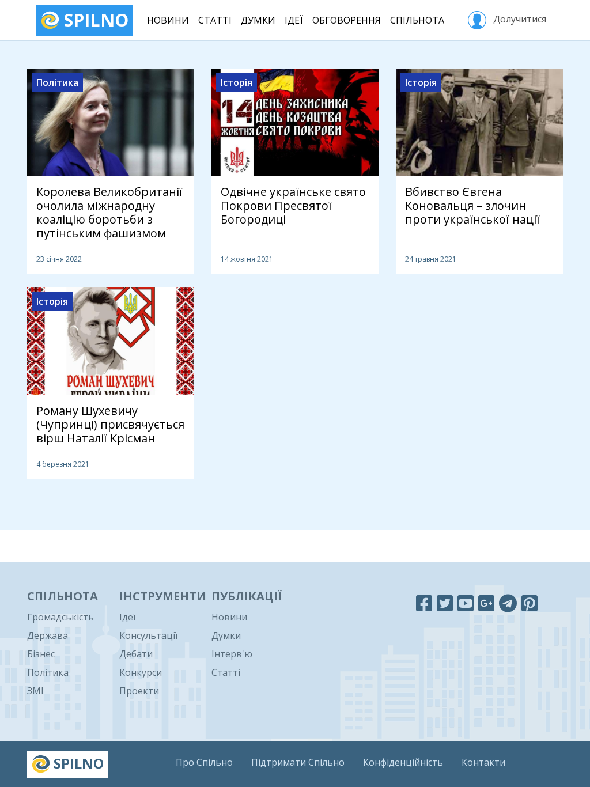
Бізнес (41, 654)
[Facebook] (424, 603)
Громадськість (60, 617)
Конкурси (140, 672)
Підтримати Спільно (298, 762)
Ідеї (294, 20)
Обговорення (346, 20)
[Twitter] (445, 603)
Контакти (483, 762)
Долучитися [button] (518, 19)
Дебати (136, 654)
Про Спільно (204, 762)
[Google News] (486, 603)
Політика (48, 672)
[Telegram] (508, 603)
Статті (215, 20)
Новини (168, 20)
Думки (258, 20)
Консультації (148, 635)
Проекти (139, 690)
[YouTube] (465, 603)
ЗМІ (35, 690)
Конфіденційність (403, 762)
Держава (47, 635)
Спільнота (417, 20)
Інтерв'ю (231, 654)
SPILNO (93, 20)
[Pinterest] (529, 603)
